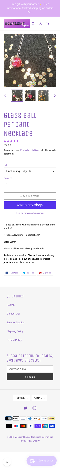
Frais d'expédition (29, 150)
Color (6, 165)
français (20, 397)
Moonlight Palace (22, 437)
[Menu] (54, 23)
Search (10, 304)
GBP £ (38, 397)
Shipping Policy (15, 331)
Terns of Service (15, 322)
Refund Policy (14, 340)
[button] (12, 141)
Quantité (8, 178)
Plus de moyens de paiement (30, 213)
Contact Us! (13, 313)
